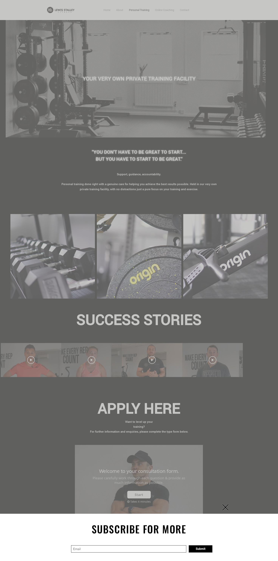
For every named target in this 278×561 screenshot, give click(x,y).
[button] (225, 507)
